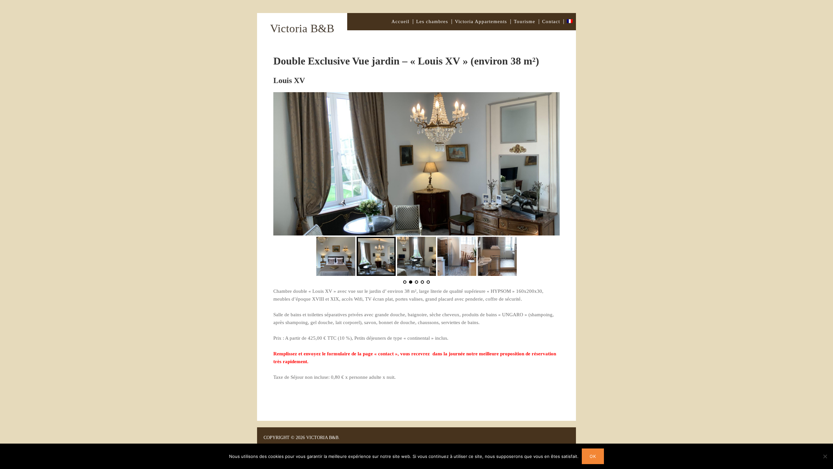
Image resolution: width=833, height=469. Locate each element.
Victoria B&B (302, 28)
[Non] (825, 456)
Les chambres (432, 21)
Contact (551, 21)
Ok (593, 456)
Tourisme (524, 21)
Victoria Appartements (481, 21)
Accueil (400, 21)
